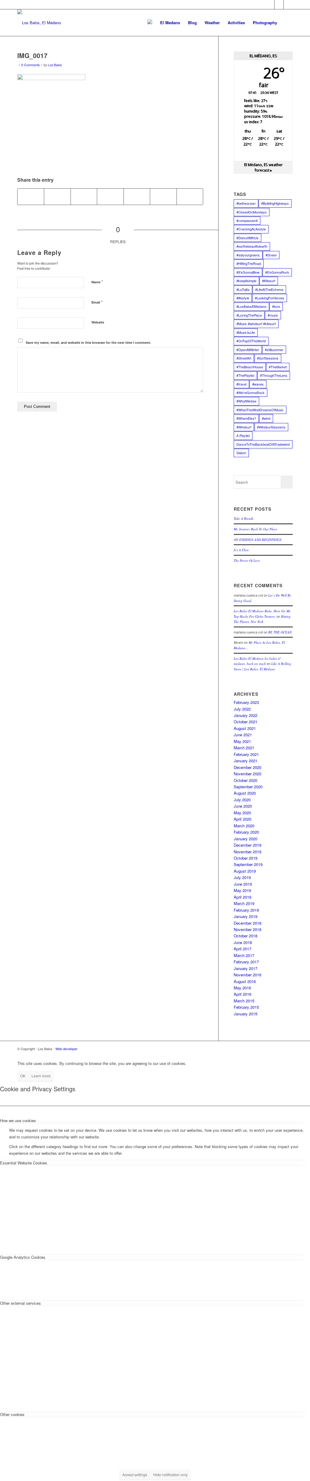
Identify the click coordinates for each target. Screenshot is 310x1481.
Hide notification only (170, 1474)
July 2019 (242, 877)
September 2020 (248, 786)
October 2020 (245, 780)
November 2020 (247, 773)
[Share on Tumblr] (163, 196)
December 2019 (247, 845)
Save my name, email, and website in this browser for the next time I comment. (88, 342)
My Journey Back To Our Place (255, 529)
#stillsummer (274, 349)
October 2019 (245, 858)
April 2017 (242, 949)
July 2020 (242, 799)
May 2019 (242, 890)
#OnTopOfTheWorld (251, 340)
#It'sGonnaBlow (247, 272)
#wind (266, 418)
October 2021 (245, 721)
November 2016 (247, 975)
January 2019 (245, 916)
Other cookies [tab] (12, 1414)
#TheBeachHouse (249, 366)
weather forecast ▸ (263, 167)
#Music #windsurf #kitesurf (256, 323)
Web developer (66, 1048)
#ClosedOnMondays (251, 212)
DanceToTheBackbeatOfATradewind (263, 444)
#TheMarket (278, 366)
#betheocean (246, 203)
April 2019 (242, 897)
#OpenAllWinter (247, 349)
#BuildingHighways (275, 203)
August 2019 (245, 871)
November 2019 (247, 851)
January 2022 (245, 715)
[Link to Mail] (279, 4)
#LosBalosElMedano (251, 306)
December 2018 (247, 923)
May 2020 (242, 812)
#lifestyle (242, 297)
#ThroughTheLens (273, 375)
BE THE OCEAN (280, 632)
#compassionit (247, 220)
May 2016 (242, 988)
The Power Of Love (247, 560)
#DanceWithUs (247, 237)
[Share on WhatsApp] (84, 196)
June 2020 (243, 806)
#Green (271, 254)
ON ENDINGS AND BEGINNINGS (258, 539)
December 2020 (247, 767)
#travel (241, 384)
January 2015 (245, 1014)
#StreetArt (243, 358)
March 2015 (244, 1001)
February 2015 (246, 1007)
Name (97, 282)
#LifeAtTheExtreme (269, 289)
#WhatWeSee (246, 401)
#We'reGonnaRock (250, 392)
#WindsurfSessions (271, 427)
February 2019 (246, 910)
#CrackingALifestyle (251, 228)
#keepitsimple (246, 280)
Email (97, 302)
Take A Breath (243, 518)
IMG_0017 (32, 55)
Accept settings (134, 1474)
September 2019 (248, 864)
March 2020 (244, 825)
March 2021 (244, 747)
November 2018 (247, 929)
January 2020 (245, 838)
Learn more (41, 1075)
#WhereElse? (246, 418)
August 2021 (245, 728)
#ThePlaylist (245, 375)
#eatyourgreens (248, 254)
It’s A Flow (241, 550)
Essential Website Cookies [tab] (23, 1163)
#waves (258, 384)
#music (273, 315)
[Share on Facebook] (31, 196)
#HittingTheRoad (248, 263)
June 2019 (243, 884)
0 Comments (30, 65)
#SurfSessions (268, 358)
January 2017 (245, 968)
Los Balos (55, 65)
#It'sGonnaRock (277, 272)
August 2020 (245, 793)
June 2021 (243, 734)
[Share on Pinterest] (110, 196)
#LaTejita (242, 289)
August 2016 (245, 981)
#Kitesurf (268, 280)
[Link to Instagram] (288, 4)
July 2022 (242, 709)
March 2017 (244, 955)
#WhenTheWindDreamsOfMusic (260, 409)
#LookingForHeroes (269, 297)
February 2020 (246, 832)
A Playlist (243, 435)
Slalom (241, 452)
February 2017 (246, 962)
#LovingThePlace (249, 315)
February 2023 (246, 702)
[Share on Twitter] (57, 196)
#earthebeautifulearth (251, 246)
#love (276, 306)
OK (22, 1075)
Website (97, 322)
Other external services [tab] (20, 1303)
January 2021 (245, 760)
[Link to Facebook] (269, 4)
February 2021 (246, 754)
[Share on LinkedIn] (137, 196)
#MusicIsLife (245, 332)
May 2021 (242, 741)
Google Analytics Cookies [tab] (22, 1257)
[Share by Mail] (190, 196)
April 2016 (242, 994)
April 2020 (242, 819)
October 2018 (245, 936)
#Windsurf (243, 427)
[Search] (287, 22)
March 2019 (244, 903)
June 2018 (243, 942)
